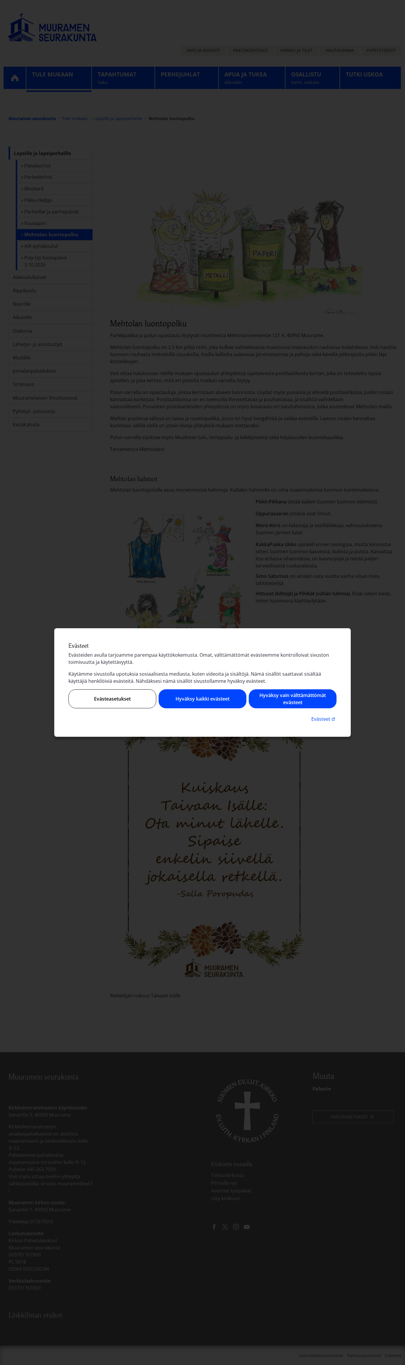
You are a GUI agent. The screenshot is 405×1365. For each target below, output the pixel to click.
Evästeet (324, 718)
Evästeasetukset (112, 699)
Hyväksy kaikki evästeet (202, 699)
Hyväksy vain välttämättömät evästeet (292, 699)
